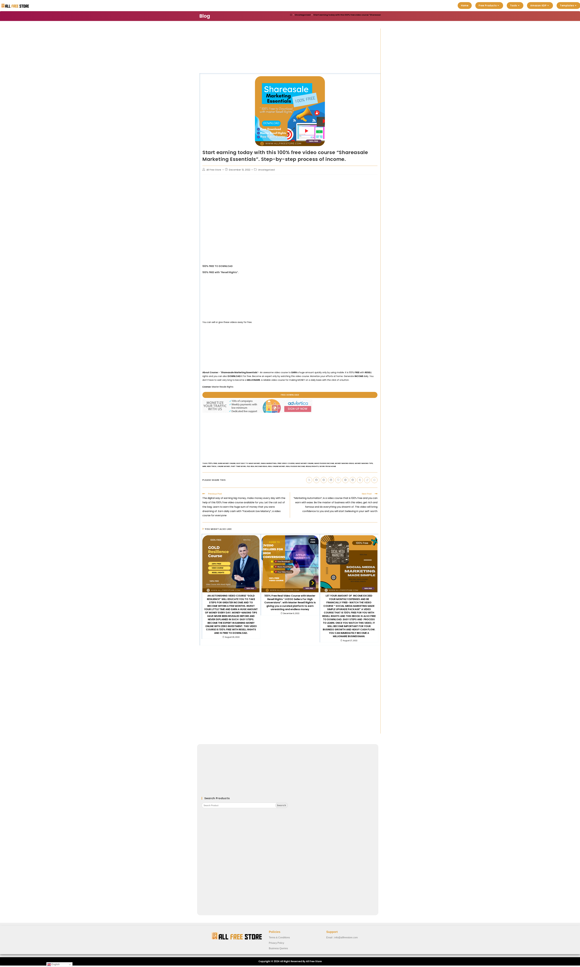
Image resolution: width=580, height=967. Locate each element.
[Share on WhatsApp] (374, 480)
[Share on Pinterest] (324, 480)
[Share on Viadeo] (367, 480)
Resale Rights (312, 466)
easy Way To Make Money (248, 463)
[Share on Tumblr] (360, 480)
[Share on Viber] (338, 480)
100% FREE (212, 463)
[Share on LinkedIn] (331, 480)
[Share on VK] (345, 480)
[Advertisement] (289, 51)
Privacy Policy (276, 943)
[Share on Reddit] (353, 480)
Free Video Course (286, 463)
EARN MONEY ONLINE (226, 463)
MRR (204, 466)
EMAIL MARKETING (269, 463)
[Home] (291, 14)
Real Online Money (276, 466)
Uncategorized (266, 169)
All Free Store (213, 169)
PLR (248, 466)
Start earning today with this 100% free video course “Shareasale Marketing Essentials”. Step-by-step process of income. (377, 14)
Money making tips (364, 463)
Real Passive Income (295, 466)
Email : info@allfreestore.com (342, 937)
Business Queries (278, 948)
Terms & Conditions (279, 937)
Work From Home (327, 466)
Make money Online (304, 463)
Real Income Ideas (259, 466)
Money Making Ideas (344, 463)
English (55, 964)
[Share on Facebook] (316, 480)
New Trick (211, 466)
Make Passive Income (324, 463)
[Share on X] (309, 480)
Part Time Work (238, 466)
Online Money (223, 466)
